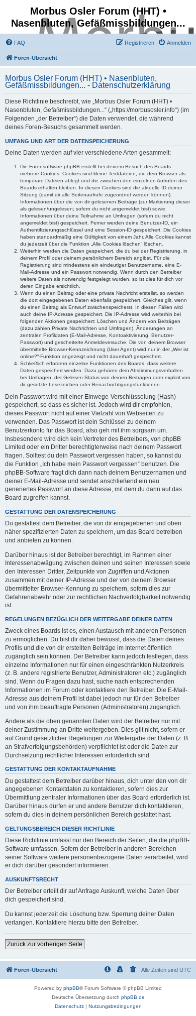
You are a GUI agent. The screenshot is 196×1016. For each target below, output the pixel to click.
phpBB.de (133, 997)
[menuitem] (15, 43)
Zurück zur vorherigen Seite (44, 944)
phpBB (71, 988)
